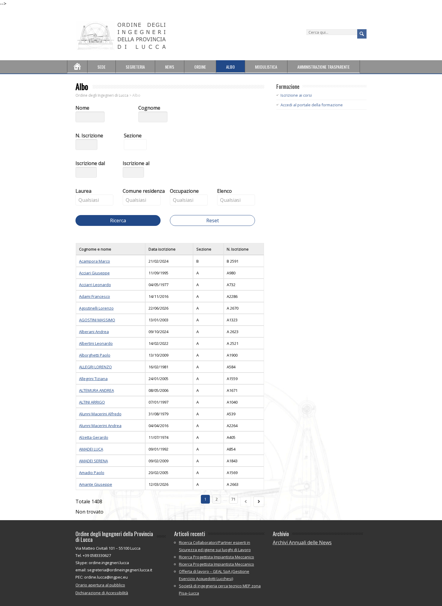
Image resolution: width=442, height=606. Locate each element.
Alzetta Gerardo (93, 437)
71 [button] (233, 499)
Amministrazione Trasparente (323, 67)
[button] (96, 175)
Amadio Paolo (91, 472)
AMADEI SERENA (93, 461)
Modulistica (266, 67)
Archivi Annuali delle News (302, 542)
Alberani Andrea (94, 331)
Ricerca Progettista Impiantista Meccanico (216, 557)
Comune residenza (144, 191)
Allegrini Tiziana (93, 378)
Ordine (200, 67)
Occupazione (184, 191)
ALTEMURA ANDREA (96, 390)
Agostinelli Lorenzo (96, 308)
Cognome (149, 108)
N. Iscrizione (89, 135)
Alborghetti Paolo (94, 355)
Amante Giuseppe (95, 484)
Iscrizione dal (90, 163)
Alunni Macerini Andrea (100, 425)
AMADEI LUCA (91, 449)
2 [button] (217, 499)
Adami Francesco (94, 296)
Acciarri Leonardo (95, 284)
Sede (101, 67)
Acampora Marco (94, 261)
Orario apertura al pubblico (100, 585)
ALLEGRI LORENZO (95, 367)
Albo (230, 67)
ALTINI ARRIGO (92, 402)
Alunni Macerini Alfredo (100, 414)
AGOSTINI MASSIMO (97, 320)
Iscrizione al (136, 163)
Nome (82, 108)
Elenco (224, 191)
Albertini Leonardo (96, 343)
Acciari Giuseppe (94, 273)
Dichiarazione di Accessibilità (101, 592)
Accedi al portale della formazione (312, 105)
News (169, 67)
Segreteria (135, 67)
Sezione (133, 135)
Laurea (83, 191)
